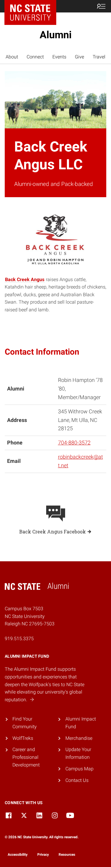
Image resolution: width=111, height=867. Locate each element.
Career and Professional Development (26, 757)
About (12, 57)
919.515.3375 (19, 638)
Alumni (56, 35)
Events (59, 57)
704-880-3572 (74, 442)
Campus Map (79, 769)
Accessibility (18, 854)
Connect (35, 57)
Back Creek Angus (24, 279)
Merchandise (78, 738)
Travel (99, 57)
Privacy (43, 854)
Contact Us (77, 780)
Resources (67, 854)
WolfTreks (22, 738)
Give (79, 57)
